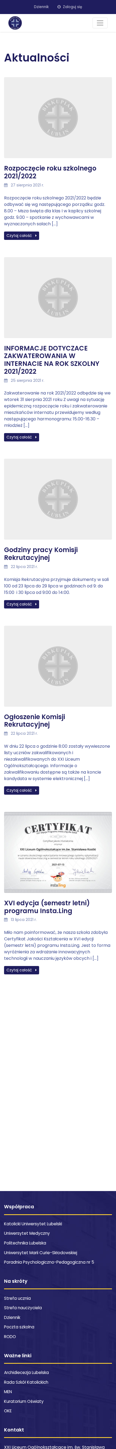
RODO (10, 1336)
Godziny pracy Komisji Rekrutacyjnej (41, 553)
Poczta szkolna (19, 1327)
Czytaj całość (19, 235)
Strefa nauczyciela (23, 1308)
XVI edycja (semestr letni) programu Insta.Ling (47, 907)
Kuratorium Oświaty (24, 1401)
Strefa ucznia (17, 1298)
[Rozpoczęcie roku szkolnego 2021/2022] (58, 121)
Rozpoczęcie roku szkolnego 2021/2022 (50, 172)
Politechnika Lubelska (25, 1243)
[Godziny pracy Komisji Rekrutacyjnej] (58, 502)
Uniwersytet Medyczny (27, 1233)
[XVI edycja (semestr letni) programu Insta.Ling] (58, 855)
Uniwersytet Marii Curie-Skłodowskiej (40, 1253)
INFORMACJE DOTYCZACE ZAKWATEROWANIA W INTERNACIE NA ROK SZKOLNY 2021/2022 (51, 360)
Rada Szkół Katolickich (26, 1382)
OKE (8, 1411)
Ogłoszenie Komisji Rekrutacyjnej (34, 720)
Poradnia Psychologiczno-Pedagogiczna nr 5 (49, 1262)
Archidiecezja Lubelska (26, 1372)
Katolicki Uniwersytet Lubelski (33, 1224)
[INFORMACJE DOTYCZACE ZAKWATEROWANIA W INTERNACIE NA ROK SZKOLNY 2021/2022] (58, 300)
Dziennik (41, 6)
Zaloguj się (72, 6)
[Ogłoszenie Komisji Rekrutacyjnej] (58, 669)
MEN (8, 1391)
